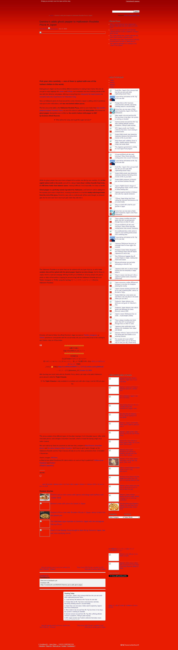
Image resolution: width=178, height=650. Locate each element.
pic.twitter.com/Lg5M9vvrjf (93, 367)
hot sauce (100, 484)
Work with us (56, 646)
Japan (44, 484)
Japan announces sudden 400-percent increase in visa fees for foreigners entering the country (126, 284)
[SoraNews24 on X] (121, 1)
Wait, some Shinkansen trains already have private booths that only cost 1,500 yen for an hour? (123, 25)
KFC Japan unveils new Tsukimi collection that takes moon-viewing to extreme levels (124, 36)
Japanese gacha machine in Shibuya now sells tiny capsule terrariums (126, 193)
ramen (61, 91)
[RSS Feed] (125, 1)
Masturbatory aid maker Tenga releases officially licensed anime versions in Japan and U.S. (124, 40)
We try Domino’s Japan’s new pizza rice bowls (129, 396)
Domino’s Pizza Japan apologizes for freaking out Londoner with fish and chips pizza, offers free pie (128, 452)
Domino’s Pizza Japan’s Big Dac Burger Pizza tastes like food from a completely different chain (129, 478)
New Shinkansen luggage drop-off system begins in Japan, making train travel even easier (126, 257)
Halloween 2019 (91, 484)
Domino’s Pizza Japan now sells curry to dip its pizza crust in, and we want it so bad (129, 487)
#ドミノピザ (79, 367)
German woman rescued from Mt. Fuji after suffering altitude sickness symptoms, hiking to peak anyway (83, 614)
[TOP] (47, 15)
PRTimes (54, 457)
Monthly (112, 85)
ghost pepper (74, 484)
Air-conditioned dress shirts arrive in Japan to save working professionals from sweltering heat (126, 232)
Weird (126, 15)
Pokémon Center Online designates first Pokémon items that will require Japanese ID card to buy (126, 251)
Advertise (42, 646)
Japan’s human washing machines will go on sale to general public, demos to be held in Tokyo (126, 290)
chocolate (49, 484)
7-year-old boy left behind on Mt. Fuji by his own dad (81, 599)
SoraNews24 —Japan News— (60, 7)
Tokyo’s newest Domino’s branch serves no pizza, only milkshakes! (129, 469)
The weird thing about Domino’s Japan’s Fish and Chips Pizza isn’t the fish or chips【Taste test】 (129, 506)
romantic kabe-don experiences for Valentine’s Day (58, 97)
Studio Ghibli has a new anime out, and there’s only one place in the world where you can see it (126, 296)
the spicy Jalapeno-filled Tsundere (59, 448)
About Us (111, 605)
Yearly (112, 87)
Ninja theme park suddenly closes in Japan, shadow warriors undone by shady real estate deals (126, 142)
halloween (82, 484)
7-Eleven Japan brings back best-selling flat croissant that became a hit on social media (126, 200)
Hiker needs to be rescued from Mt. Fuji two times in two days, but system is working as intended (83, 610)
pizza (41, 486)
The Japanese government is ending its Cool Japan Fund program (126, 147)
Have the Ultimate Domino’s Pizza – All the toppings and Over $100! (128, 415)
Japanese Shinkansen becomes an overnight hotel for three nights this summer (125, 245)
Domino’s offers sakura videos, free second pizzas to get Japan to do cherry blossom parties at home (129, 565)
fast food (66, 484)
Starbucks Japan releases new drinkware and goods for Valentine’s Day (125, 303)
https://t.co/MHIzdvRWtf (66, 367)
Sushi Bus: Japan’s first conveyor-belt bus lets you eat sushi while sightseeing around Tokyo (126, 92)
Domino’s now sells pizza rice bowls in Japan (67, 504)
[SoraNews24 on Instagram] (117, 1)
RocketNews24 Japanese (132, 1)
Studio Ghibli (132, 15)
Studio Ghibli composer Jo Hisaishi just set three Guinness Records (125, 180)
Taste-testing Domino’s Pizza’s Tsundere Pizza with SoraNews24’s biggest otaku (129, 406)
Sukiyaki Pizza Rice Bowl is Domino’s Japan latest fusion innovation (128, 379)
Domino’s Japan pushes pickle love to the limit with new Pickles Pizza (129, 433)
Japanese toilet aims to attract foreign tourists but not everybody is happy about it (126, 270)
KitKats (70, 91)
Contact (121, 605)
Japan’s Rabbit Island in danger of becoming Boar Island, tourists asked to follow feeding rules (126, 187)
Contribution (128, 605)
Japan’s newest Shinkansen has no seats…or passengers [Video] (125, 314)
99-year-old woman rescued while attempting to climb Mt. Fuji (125, 263)
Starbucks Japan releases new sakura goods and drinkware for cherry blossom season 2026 (126, 309)
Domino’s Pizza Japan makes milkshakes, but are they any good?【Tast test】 (129, 460)
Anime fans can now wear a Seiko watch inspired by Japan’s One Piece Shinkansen (126, 111)
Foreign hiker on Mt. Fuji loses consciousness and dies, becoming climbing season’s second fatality (81, 602)
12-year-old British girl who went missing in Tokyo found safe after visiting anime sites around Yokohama (126, 156)
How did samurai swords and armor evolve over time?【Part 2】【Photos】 (55, 568)
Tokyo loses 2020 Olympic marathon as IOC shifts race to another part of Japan (91, 568)
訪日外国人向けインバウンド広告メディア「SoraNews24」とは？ (121, 549)
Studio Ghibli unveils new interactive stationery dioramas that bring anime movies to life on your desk (126, 136)
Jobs (138, 15)
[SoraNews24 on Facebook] (115, 1)
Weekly (112, 82)
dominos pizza (58, 484)
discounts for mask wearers (91, 94)
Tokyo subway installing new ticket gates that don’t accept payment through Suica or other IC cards (125, 220)
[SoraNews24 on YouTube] (123, 1)
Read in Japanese (46, 465)
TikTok (42, 337)
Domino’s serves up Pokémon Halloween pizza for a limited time (129, 388)
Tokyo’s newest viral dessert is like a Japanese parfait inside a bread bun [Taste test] (126, 276)
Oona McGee (43, 29)
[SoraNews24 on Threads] (119, 1)
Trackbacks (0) (44, 575)
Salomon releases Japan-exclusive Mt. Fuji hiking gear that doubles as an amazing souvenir (126, 334)
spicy (45, 486)
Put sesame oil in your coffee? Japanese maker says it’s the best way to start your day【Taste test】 (125, 340)
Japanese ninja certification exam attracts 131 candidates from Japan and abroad (125, 328)
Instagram (93, 335)
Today (112, 80)
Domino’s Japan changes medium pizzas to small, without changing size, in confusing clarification (129, 497)
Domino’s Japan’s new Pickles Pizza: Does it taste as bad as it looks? (129, 424)
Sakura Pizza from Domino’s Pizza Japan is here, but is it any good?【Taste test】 (129, 442)
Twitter (86, 335)
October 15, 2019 (86, 370)
